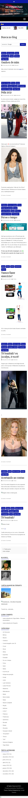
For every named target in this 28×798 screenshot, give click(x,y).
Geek (12, 266)
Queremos (18, 266)
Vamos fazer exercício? (8, 274)
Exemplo (5, 657)
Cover (4, 646)
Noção (23, 344)
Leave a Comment (6, 195)
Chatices (4, 205)
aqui (20, 69)
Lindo (4, 680)
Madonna (4, 344)
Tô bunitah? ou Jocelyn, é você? (10, 355)
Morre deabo (5, 56)
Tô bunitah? (22, 86)
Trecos (4, 269)
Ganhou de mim (10, 62)
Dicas (3, 266)
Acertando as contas (12, 478)
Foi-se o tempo (6, 83)
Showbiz (4, 86)
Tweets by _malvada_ (7, 609)
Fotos (13, 83)
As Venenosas (14, 6)
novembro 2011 (7, 774)
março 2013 (6, 754)
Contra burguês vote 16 (9, 643)
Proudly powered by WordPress (14, 788)
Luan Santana (6, 683)
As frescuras (6, 632)
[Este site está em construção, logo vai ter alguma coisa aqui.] (6, 569)
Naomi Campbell (7, 702)
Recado (5, 722)
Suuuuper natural (12, 86)
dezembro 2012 (7, 757)
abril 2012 (5, 762)
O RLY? (5, 711)
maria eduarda (7, 618)
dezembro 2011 (7, 771)
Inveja (15, 208)
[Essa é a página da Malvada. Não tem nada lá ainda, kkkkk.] (6, 580)
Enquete (15, 623)
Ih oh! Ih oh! (6, 671)
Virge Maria (5, 59)
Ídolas (8, 508)
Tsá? (11, 514)
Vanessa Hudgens (7, 89)
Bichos (4, 635)
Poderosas (5, 511)
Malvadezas (10, 53)
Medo (17, 53)
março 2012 (6, 765)
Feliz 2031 (20, 28)
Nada (11, 56)
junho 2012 (6, 759)
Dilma (4, 652)
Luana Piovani (6, 211)
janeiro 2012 (6, 768)
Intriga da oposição (7, 208)
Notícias (17, 56)
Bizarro (4, 53)
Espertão (5, 654)
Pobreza (18, 211)
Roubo (23, 471)
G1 (5, 528)
